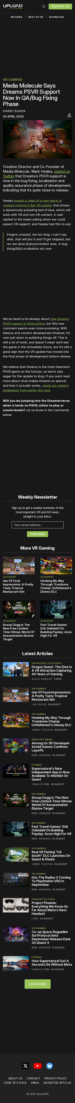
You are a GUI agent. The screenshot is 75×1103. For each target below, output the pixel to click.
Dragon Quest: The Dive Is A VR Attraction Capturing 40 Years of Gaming (52, 670)
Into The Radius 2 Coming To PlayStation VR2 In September (51, 881)
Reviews (17, 17)
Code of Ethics (15, 1082)
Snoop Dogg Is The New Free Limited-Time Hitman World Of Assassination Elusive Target (18, 632)
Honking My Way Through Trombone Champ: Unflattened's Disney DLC (55, 586)
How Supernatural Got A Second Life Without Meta (52, 962)
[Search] (44, 6)
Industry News (42, 739)
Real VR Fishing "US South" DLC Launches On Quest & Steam (51, 855)
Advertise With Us (57, 1082)
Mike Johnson (41, 755)
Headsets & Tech (43, 899)
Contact (33, 1078)
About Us (15, 1078)
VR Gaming (12, 79)
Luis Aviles (39, 704)
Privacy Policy (56, 1078)
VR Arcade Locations (46, 663)
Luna (35, 918)
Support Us (60, 6)
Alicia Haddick (42, 678)
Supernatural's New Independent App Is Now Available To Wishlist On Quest (51, 774)
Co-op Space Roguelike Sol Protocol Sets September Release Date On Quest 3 (51, 937)
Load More (37, 984)
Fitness (37, 764)
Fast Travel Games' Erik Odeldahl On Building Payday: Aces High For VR (56, 630)
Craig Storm (41, 784)
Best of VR (35, 17)
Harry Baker (14, 111)
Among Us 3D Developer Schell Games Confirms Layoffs (51, 746)
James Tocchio (42, 729)
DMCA (35, 1082)
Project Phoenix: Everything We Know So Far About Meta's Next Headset (50, 908)
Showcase (56, 17)
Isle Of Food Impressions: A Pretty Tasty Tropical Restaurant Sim (18, 586)
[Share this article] (69, 115)
